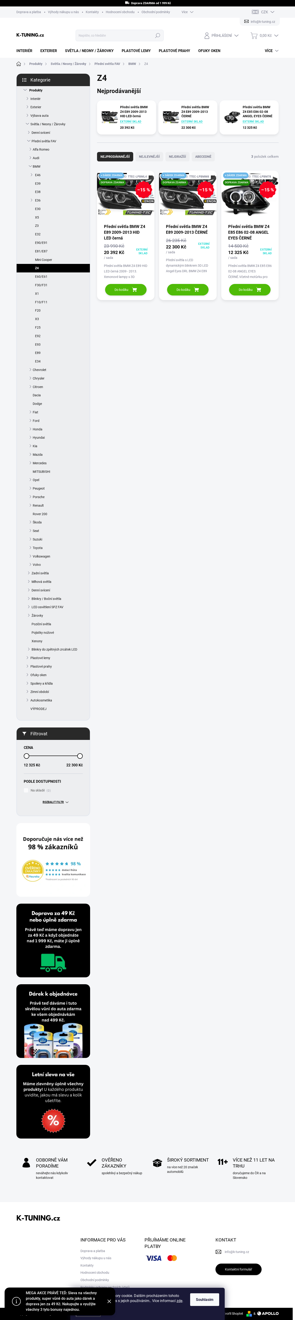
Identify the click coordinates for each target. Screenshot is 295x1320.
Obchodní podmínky (156, 12)
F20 (38, 310)
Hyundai (39, 437)
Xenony (37, 641)
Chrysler (38, 378)
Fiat (35, 412)
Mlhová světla (41, 582)
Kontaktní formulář (238, 1269)
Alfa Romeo (41, 149)
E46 (38, 175)
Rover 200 (40, 514)
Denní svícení (41, 132)
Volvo (37, 565)
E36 (38, 200)
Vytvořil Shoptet (231, 1313)
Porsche (38, 497)
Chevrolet (39, 370)
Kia (35, 446)
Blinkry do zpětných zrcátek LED (54, 649)
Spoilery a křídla (41, 683)
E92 (38, 336)
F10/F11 (41, 302)
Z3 (37, 226)
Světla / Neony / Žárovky (47, 124)
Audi (36, 158)
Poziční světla (41, 624)
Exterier (35, 107)
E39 (38, 183)
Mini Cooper (43, 260)
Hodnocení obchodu (120, 12)
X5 (37, 217)
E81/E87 (41, 251)
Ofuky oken (38, 675)
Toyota (38, 548)
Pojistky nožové (43, 632)
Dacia (37, 395)
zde (179, 1301)
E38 (38, 192)
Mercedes (40, 463)
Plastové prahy (41, 666)
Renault (38, 505)
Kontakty (92, 12)
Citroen (38, 387)
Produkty (35, 90)
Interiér (35, 99)
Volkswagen (41, 556)
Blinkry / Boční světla (46, 599)
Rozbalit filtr (53, 802)
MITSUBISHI (41, 471)
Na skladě (40, 790)
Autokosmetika (41, 700)
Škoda (37, 522)
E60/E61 (41, 276)
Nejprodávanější (115, 156)
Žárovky (37, 615)
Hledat (157, 35)
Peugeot (39, 488)
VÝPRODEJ (38, 709)
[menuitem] (26, 51)
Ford (36, 421)
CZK (264, 12)
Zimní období (39, 692)
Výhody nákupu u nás (63, 12)
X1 (37, 293)
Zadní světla (40, 573)
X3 (37, 319)
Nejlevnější (149, 156)
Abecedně (203, 156)
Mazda (38, 454)
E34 (38, 361)
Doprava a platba (28, 12)
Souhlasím (204, 1299)
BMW (36, 166)
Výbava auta (39, 115)
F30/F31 (41, 285)
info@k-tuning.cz (237, 1252)
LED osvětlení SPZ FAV (47, 607)
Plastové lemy (40, 658)
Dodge (37, 404)
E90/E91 (41, 243)
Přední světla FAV (44, 141)
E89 (38, 353)
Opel (36, 480)
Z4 (37, 268)
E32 (38, 234)
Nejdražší (177, 156)
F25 (38, 327)
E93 (38, 344)
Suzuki (37, 539)
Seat (36, 531)
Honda (37, 429)
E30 (38, 209)
